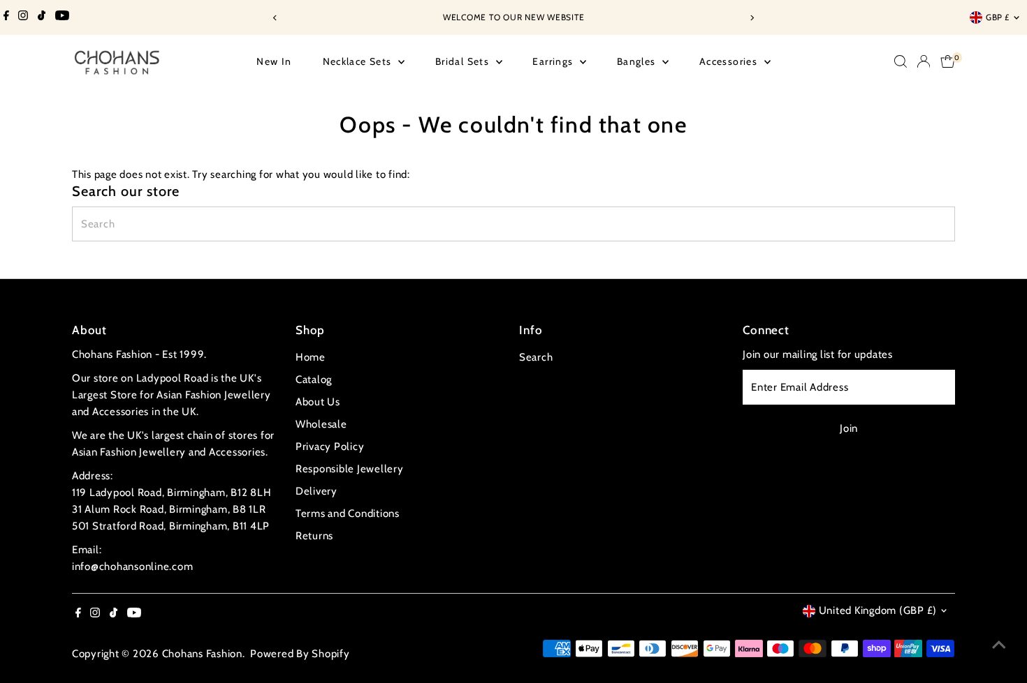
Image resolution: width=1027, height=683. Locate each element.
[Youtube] (62, 17)
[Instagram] (23, 17)
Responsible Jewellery (350, 469)
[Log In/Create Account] (923, 61)
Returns (314, 536)
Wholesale (321, 424)
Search (536, 357)
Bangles (638, 61)
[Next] (752, 17)
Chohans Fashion (202, 653)
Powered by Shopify (300, 653)
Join (849, 428)
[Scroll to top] (999, 645)
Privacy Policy (330, 446)
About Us (318, 402)
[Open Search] (900, 61)
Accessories (730, 61)
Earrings (554, 61)
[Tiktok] (41, 17)
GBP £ (998, 17)
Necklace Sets (359, 61)
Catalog (314, 379)
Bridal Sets (464, 61)
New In (273, 61)
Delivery (316, 491)
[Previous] (275, 17)
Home (311, 357)
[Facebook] (6, 17)
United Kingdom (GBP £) (878, 610)
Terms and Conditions (348, 513)
